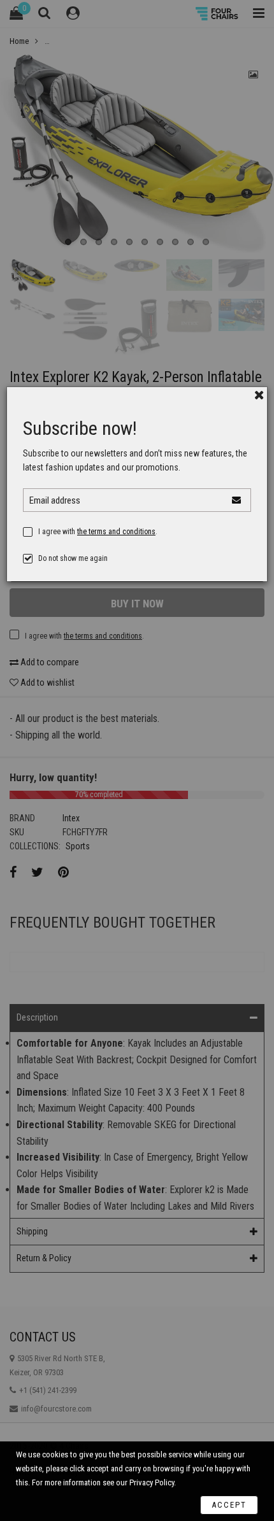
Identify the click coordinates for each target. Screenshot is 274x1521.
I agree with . (97, 531)
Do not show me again (73, 558)
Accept (229, 1505)
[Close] (259, 394)
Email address (54, 500)
